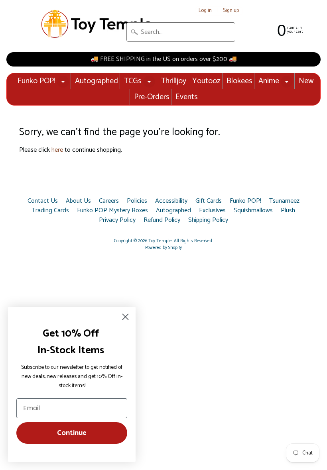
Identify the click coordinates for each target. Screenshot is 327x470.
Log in (205, 11)
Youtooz (206, 81)
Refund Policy (162, 220)
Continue (72, 433)
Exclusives (212, 210)
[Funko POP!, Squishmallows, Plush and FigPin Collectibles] (98, 24)
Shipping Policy (208, 220)
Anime (268, 81)
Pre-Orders (151, 97)
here (57, 150)
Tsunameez (284, 201)
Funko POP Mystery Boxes (112, 210)
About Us (78, 201)
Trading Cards (50, 210)
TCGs (133, 81)
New (306, 81)
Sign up (231, 11)
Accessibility (171, 201)
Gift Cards (208, 201)
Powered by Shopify (163, 247)
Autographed (96, 81)
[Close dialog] (125, 317)
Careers (109, 201)
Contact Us (43, 201)
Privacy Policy (117, 220)
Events (186, 97)
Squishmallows (253, 210)
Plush (288, 210)
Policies (137, 201)
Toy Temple (160, 241)
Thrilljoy (173, 81)
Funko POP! (36, 81)
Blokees (239, 81)
